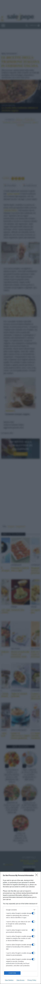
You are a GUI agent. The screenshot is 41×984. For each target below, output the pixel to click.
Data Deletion (9, 980)
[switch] (33, 913)
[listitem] (20, 910)
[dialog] (20, 928)
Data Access (20, 980)
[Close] (37, 875)
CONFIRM (12, 973)
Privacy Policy (31, 980)
